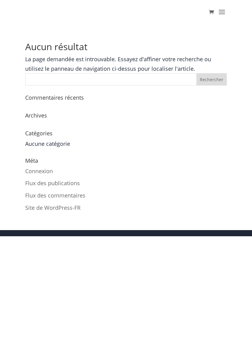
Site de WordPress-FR (53, 207)
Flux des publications (52, 183)
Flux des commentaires (55, 195)
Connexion (39, 171)
